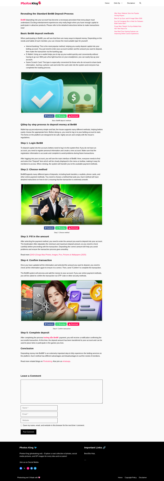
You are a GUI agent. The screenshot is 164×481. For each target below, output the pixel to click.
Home (107, 3)
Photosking (47, 361)
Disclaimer (131, 3)
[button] (140, 3)
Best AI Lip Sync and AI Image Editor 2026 (128, 18)
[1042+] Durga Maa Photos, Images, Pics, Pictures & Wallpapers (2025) (58, 255)
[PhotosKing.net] (31, 3)
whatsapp (66, 361)
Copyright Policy (131, 477)
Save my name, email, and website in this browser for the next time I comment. (53, 425)
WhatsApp (61, 116)
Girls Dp (117, 3)
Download (74, 116)
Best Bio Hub (89, 453)
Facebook (50, 116)
